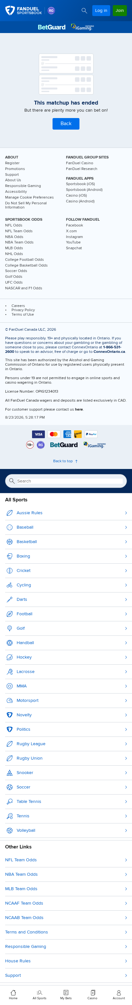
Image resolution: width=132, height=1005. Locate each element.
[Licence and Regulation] (64, 444)
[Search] (84, 11)
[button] (66, 124)
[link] (51, 10)
